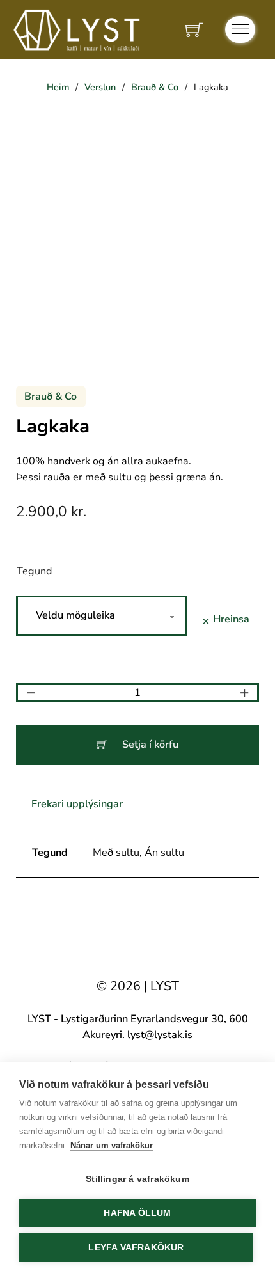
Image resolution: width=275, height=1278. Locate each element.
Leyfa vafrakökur (136, 1247)
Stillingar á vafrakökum (137, 1179)
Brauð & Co (154, 87)
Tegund (34, 571)
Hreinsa (231, 619)
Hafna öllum (137, 1213)
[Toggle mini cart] (194, 29)
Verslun (100, 87)
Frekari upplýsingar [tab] (77, 804)
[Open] (240, 29)
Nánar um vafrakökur (111, 1145)
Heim (58, 87)
